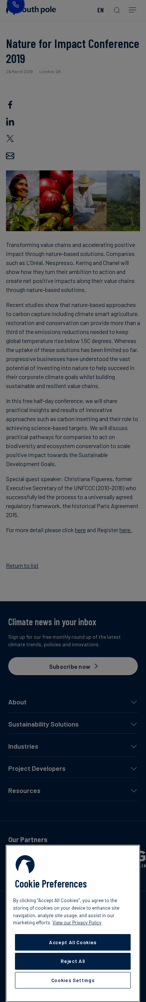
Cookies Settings (73, 980)
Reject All (73, 961)
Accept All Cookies (73, 942)
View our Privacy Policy (76, 922)
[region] (73, 923)
